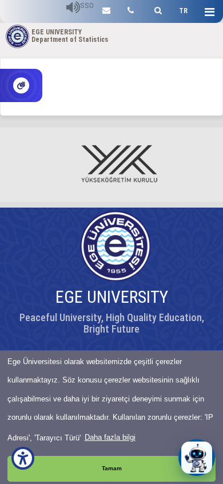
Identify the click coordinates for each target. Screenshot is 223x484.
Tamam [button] (112, 468)
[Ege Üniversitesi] (156, 9)
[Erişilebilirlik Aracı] (22, 458)
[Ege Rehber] (130, 9)
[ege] (106, 9)
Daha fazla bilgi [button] (110, 437)
